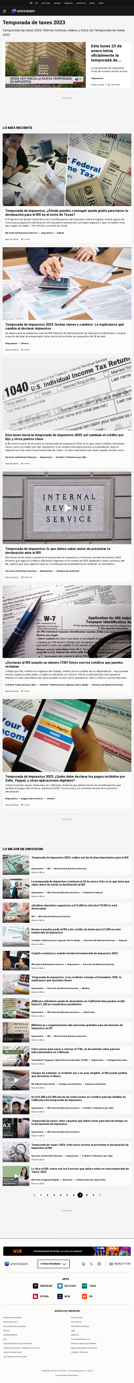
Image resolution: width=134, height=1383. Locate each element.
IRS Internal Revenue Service (21, 233)
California (89, 1012)
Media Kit (75, 1335)
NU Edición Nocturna (43, 1084)
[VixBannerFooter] (67, 1251)
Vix (36, 3)
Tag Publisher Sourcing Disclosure (17, 1343)
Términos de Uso (10, 1322)
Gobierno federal (93, 892)
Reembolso (46, 571)
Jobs (73, 1330)
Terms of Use (76, 1322)
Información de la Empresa (14, 1326)
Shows (57, 3)
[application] (45, 65)
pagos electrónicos (32, 798)
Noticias (46, 3)
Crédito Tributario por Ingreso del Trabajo (64, 684)
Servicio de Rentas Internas (20, 457)
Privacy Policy (77, 1317)
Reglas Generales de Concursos (84, 1348)
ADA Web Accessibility (80, 1326)
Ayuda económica (95, 1084)
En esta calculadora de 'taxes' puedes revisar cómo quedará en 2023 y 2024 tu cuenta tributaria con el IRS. (64, 452)
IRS (49, 868)
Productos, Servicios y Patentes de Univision (21, 1348)
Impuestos (97, 78)
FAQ (5, 1339)
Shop (101, 3)
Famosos (68, 3)
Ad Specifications (10, 1335)
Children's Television (79, 1352)
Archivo (6, 1330)
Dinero (25, 343)
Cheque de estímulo (67, 571)
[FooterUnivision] (16, 1264)
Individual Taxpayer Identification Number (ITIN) (59, 1060)
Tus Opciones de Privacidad (14, 1356)
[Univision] (23, 11)
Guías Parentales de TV (80, 1339)
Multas (86, 988)
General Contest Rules (12, 1352)
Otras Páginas (50, 1263)
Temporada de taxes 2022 (91, 1179)
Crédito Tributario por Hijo (71, 457)
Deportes (81, 3)
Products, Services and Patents (83, 1343)
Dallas (60, 233)
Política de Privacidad (12, 1317)
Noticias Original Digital (45, 1179)
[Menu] (4, 11)
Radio (92, 3)
